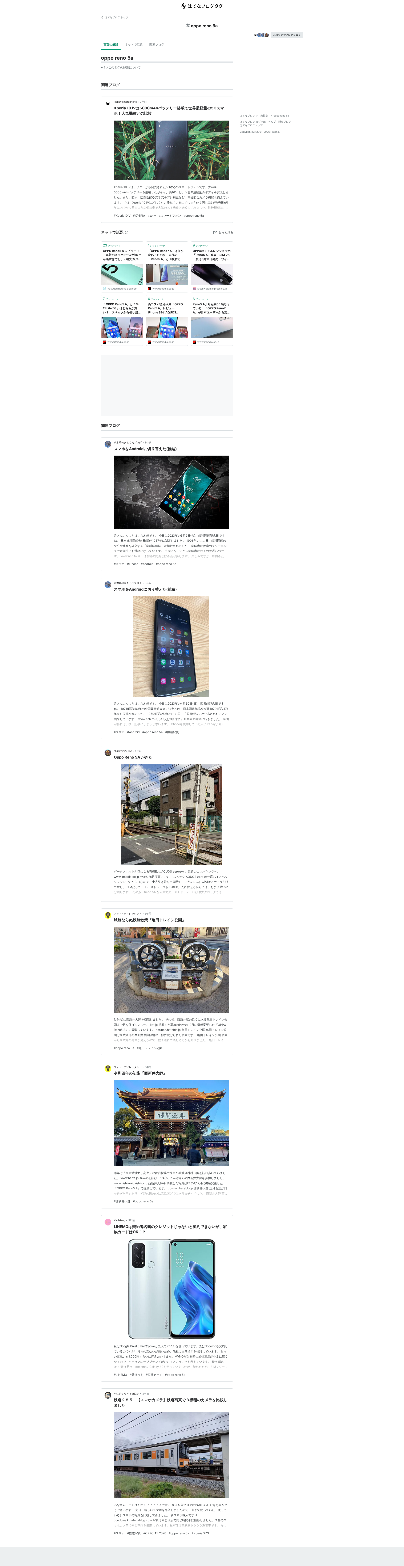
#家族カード (154, 1374)
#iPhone (132, 564)
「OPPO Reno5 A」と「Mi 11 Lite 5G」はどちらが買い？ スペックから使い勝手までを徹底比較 (122, 308)
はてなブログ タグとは (253, 121)
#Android (147, 564)
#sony (152, 215)
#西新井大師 (122, 1201)
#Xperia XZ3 (200, 1533)
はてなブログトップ (251, 125)
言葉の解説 (111, 44)
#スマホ (119, 564)
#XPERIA (139, 215)
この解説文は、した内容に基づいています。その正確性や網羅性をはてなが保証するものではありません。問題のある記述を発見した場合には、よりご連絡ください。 (121, 68)
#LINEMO (120, 1374)
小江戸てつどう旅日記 (126, 1393)
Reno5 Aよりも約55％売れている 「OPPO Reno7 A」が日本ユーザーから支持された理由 (211, 308)
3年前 (143, 101)
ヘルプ (272, 121)
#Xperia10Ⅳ (122, 215)
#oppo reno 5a (193, 215)
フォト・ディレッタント (128, 913)
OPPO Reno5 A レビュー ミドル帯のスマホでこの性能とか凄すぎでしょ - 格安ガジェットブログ (122, 255)
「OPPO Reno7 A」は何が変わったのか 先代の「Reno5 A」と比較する (165, 255)
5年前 (148, 913)
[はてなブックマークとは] (126, 232)
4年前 (138, 750)
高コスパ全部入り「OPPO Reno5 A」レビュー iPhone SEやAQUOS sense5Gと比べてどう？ (165, 308)
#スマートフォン (169, 215)
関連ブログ (156, 44)
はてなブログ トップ (116, 17)
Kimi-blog (119, 1220)
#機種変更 (172, 732)
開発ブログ (284, 121)
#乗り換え (136, 1374)
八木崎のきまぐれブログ (128, 442)
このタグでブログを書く (287, 34)
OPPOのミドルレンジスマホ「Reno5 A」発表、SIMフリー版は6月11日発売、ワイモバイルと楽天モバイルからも (212, 255)
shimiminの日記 (123, 750)
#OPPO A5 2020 (154, 1533)
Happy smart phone (125, 101)
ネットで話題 (134, 44)
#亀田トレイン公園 (149, 1048)
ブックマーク (112, 245)
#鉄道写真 (134, 1533)
